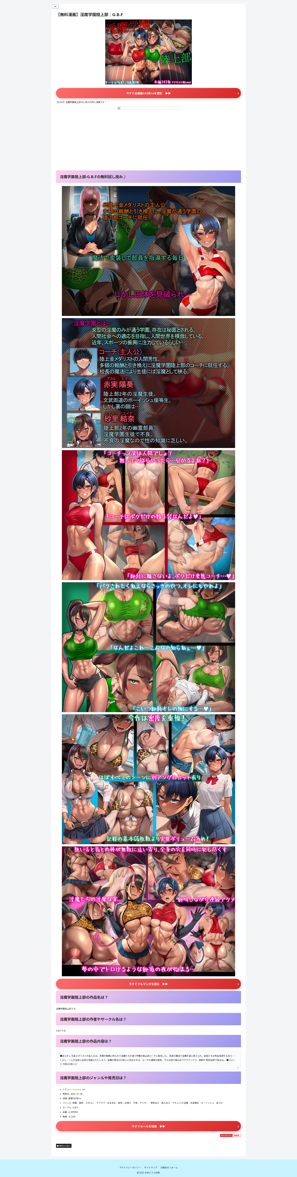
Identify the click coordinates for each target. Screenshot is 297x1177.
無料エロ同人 (65, 1145)
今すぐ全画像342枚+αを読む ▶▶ (148, 93)
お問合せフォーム (169, 1167)
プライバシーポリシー (130, 1167)
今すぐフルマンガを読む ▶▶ (148, 984)
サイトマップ (150, 1167)
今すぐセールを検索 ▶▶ (148, 1126)
